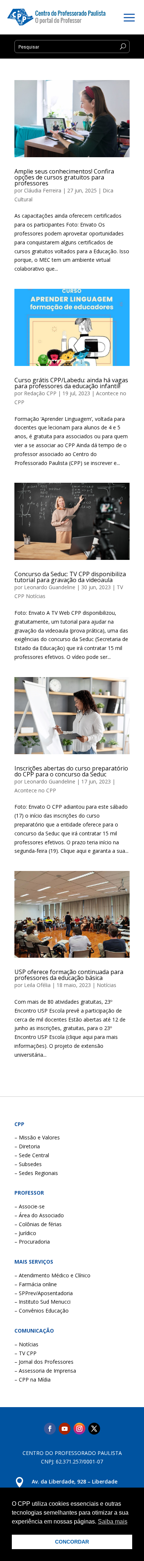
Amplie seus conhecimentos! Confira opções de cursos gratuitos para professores (64, 177)
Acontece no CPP (35, 790)
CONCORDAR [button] (72, 1542)
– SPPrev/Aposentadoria (43, 1293)
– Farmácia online (35, 1284)
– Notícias (26, 1344)
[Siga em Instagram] (79, 1429)
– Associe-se (29, 1206)
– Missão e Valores (37, 1137)
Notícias (106, 985)
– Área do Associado (39, 1215)
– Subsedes (28, 1164)
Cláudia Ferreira (42, 190)
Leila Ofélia (37, 985)
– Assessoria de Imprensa (45, 1370)
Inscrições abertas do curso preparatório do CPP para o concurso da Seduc (71, 771)
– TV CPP (25, 1353)
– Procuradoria (32, 1241)
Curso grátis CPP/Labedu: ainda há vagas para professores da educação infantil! (71, 383)
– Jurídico (25, 1233)
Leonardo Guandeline (49, 587)
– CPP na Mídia (32, 1379)
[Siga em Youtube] (65, 1429)
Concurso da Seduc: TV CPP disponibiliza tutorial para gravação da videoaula (70, 577)
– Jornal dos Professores (43, 1361)
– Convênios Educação (41, 1310)
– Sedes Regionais (36, 1172)
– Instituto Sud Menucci (42, 1301)
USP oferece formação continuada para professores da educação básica (68, 975)
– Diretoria (27, 1146)
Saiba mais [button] (112, 1521)
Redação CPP (40, 393)
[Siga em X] (94, 1429)
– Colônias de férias (38, 1224)
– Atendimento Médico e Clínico (52, 1275)
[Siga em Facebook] (50, 1429)
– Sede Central (31, 1155)
